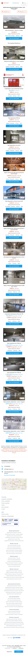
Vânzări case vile (14, 543)
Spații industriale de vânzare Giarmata (14, 575)
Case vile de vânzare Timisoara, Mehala (14, 551)
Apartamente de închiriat (14, 584)
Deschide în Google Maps (9, 475)
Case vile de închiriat (14, 596)
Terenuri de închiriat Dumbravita (14, 611)
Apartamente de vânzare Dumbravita (14, 535)
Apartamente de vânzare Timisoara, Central (14, 537)
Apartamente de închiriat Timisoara (14, 585)
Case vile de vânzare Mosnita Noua (14, 548)
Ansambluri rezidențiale (6, 499)
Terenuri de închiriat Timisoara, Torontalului (14, 614)
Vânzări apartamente (14, 530)
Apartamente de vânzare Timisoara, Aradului (14, 534)
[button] (25, 12)
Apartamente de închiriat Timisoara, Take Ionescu (14, 590)
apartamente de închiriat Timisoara (10, 448)
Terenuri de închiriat (14, 609)
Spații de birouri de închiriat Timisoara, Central (14, 622)
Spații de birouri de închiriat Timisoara (14, 619)
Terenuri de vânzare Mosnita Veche (14, 564)
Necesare (8, 648)
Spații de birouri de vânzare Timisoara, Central (14, 574)
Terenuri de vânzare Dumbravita (14, 559)
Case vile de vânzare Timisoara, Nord (14, 553)
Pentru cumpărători (5, 501)
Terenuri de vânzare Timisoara (14, 558)
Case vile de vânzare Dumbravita (14, 546)
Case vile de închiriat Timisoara (14, 598)
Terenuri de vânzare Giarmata (14, 566)
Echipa (2, 505)
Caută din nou (6, 11)
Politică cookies (5, 514)
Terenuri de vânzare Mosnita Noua (14, 561)
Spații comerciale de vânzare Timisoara (14, 572)
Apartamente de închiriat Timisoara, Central (14, 587)
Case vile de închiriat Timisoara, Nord (14, 605)
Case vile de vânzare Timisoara (14, 545)
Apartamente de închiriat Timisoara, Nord (14, 592)
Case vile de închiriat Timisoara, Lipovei (14, 603)
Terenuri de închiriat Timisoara (14, 612)
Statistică (15, 648)
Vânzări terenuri (14, 556)
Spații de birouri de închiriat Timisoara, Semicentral (14, 627)
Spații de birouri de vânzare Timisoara (14, 570)
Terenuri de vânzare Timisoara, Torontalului (14, 562)
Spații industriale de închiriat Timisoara (14, 625)
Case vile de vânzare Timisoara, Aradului (14, 550)
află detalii (17, 645)
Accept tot (19, 651)
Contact (3, 509)
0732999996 (7, 466)
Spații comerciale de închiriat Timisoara (14, 620)
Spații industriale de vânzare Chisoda (14, 578)
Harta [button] (22, 26)
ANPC (2, 512)
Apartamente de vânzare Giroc (14, 539)
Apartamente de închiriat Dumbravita (14, 593)
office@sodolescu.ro (9, 469)
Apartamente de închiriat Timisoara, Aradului (14, 589)
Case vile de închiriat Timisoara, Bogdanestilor (14, 606)
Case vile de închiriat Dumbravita (14, 600)
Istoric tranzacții (4, 507)
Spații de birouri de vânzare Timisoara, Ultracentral (14, 577)
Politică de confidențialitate (7, 516)
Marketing (21, 648)
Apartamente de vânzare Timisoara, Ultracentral (14, 540)
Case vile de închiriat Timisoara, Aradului (14, 601)
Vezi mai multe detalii (14, 38)
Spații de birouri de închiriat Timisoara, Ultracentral (14, 623)
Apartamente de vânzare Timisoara (14, 532)
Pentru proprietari (5, 503)
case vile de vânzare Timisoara (16, 450)
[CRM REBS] (16, 637)
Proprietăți (3, 497)
